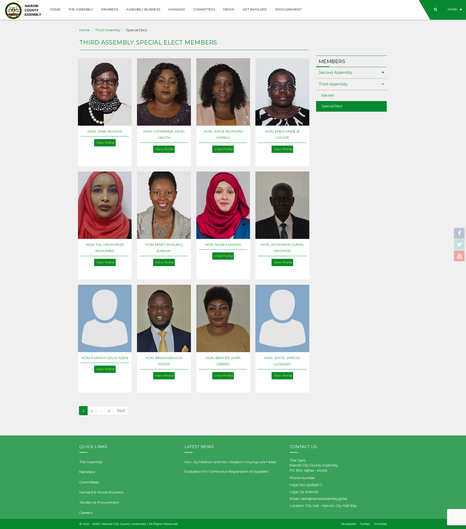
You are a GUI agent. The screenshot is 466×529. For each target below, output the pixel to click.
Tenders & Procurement (99, 502)
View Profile (105, 143)
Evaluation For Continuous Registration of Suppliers (226, 471)
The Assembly (80, 9)
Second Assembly (335, 72)
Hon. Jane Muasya (105, 131)
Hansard (176, 9)
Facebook (348, 524)
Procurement (288, 9)
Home (55, 9)
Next (121, 410)
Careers (85, 513)
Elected (327, 95)
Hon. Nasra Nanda (223, 245)
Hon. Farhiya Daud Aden (104, 358)
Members (109, 9)
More (452, 9)
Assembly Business (143, 9)
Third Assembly (108, 30)
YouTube (380, 524)
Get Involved (254, 9)
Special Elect (331, 106)
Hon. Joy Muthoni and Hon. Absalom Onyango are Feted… (230, 462)
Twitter (365, 524)
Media (228, 9)
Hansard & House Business (101, 492)
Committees (204, 9)
